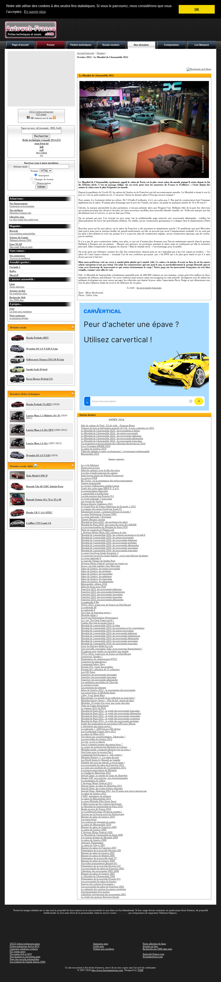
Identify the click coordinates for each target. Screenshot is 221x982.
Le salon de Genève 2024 (93, 448)
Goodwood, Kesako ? (92, 656)
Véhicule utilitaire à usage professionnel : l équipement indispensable (115, 451)
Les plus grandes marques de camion (99, 472)
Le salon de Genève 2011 (93, 793)
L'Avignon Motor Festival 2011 (96, 783)
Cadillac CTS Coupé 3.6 (38, 523)
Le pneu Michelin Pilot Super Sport (98, 801)
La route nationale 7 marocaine (96, 498)
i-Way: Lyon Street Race (93, 695)
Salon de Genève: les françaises (96, 579)
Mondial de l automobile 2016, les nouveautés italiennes (109, 540)
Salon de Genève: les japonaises (96, 573)
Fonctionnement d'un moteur (95, 891)
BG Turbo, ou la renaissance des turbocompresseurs (107, 480)
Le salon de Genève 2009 (93, 829)
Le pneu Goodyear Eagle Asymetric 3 (99, 553)
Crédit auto (98, 946)
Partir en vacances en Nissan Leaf (97, 529)
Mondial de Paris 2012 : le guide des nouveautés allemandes (111, 713)
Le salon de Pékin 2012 (92, 734)
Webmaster (122, 913)
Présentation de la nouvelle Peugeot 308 (101, 850)
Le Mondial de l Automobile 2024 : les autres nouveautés (109, 433)
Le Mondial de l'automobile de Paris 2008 (102, 835)
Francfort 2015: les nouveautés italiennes (101, 589)
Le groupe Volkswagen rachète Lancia (100, 485)
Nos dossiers (141, 45)
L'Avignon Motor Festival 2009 (96, 832)
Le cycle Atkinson (90, 465)
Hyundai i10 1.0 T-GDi (38, 455)
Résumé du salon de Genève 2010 (98, 816)
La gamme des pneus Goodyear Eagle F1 (101, 509)
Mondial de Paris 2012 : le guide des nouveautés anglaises (110, 721)
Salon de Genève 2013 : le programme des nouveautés (108, 690)
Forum (50, 45)
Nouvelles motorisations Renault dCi (99, 863)
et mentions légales (18, 316)
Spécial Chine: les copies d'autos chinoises (102, 788)
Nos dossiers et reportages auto (25, 956)
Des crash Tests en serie (21, 245)
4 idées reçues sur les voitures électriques (101, 803)
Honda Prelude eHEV (37, 337)
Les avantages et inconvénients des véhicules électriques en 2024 (113, 443)
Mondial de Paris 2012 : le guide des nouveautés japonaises (110, 716)
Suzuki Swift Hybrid (36, 369)
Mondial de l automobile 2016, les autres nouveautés (107, 537)
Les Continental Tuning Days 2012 (98, 731)
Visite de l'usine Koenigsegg (95, 705)
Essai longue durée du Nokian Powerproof (102, 475)
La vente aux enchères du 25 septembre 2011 (103, 767)
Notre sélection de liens (154, 943)
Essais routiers (111, 45)
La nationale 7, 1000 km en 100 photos (100, 729)
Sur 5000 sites (17, 298)
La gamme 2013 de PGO (93, 708)
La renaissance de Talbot (93, 780)
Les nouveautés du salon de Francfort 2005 (102, 868)
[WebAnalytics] (110, 976)
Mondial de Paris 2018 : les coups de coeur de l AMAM (108, 524)
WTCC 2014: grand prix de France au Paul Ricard (106, 654)
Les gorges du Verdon (92, 501)
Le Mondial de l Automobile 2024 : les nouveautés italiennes (111, 435)
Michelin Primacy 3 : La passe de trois (100, 757)
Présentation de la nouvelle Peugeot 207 (101, 866)
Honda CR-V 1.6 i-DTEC (39, 512)
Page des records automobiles (24, 959)
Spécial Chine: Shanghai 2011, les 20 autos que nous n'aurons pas (114, 791)
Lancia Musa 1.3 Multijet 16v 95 (43, 415)
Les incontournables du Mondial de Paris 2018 (104, 527)
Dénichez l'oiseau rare (20, 211)
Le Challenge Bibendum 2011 (96, 772)
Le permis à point (89, 685)
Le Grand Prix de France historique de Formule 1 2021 (108, 506)
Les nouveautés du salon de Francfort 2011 (102, 765)
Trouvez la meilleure (19, 256)
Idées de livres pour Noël (93, 586)
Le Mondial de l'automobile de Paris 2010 (102, 806)
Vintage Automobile (91, 483)
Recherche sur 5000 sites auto (157, 949)
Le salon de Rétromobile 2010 (96, 824)
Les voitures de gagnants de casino (98, 822)
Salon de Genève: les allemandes (97, 581)
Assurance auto (100, 943)
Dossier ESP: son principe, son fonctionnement (104, 778)
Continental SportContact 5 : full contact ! (102, 754)
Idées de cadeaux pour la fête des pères (100, 470)
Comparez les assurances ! (94, 661)
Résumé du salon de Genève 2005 (98, 873)
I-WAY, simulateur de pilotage (96, 796)
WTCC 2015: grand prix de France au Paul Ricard (106, 604)
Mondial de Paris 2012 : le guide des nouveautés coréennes (110, 718)
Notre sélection (16, 285)
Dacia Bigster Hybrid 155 (39, 379)
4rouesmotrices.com (153, 956)
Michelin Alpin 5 (89, 615)
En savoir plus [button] (35, 12)
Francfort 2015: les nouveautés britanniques (103, 591)
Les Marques (201, 45)
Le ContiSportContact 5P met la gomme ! (101, 811)
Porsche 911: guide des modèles (97, 666)
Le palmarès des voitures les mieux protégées (103, 889)
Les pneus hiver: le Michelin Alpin (98, 692)
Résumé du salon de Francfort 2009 (99, 827)
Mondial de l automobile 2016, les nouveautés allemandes (110, 545)
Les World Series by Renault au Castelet (100, 760)
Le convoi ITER (89, 478)
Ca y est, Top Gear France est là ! (97, 620)
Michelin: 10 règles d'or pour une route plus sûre (105, 703)
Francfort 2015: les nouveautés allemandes (102, 599)
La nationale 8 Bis (90, 602)
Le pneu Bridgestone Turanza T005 (99, 514)
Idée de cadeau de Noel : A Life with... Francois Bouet (108, 425)
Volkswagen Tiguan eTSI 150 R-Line (45, 359)
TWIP (140, 970)
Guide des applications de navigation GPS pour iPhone (108, 723)
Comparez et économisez (21, 204)
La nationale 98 (88, 607)
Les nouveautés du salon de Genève (99, 881)
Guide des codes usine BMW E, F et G (100, 488)
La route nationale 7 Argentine (96, 516)
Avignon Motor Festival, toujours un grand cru (104, 563)
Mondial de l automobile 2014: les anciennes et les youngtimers (112, 628)
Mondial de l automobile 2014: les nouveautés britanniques (110, 635)
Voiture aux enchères (103, 949)
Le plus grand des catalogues (23, 218)
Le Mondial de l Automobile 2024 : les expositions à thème (110, 430)
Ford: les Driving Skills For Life (97, 646)
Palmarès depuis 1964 (20, 238)
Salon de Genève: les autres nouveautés (100, 568)
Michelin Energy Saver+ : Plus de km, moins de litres (107, 700)
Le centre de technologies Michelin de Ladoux (104, 747)
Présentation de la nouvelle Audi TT (99, 858)
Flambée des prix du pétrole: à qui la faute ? (103, 762)
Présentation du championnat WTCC (99, 659)
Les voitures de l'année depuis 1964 (27, 961)
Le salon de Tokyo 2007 (93, 845)
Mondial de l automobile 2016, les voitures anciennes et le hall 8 (113, 535)
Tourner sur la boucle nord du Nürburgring (102, 814)
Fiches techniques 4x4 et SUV (24, 946)
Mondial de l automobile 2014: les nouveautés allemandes (110, 638)
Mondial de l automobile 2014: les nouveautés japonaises (109, 641)
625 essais (41, 114)
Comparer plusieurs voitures (24, 949)
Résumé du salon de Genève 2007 (98, 853)
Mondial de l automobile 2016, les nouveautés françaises (109, 550)
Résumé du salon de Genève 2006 (98, 860)
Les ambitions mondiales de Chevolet (99, 682)
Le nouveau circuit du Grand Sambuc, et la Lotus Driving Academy (114, 555)
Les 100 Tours (88, 672)
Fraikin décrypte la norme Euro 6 (97, 622)
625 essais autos (17, 951)
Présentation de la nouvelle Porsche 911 (101, 878)
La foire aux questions (20, 310)
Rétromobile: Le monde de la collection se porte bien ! (108, 697)
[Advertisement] (137, 29)
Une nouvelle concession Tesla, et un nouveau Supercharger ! (111, 648)
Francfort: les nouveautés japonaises (99, 674)
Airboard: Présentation (92, 842)
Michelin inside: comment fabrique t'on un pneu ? (106, 749)
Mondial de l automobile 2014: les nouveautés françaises (109, 643)
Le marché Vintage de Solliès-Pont (98, 560)
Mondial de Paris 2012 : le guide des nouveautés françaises (110, 710)
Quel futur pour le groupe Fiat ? (97, 752)
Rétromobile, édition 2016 (94, 584)
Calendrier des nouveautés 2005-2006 (100, 871)
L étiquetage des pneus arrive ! (96, 726)
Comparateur (171, 45)
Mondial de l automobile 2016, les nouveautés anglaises (109, 542)
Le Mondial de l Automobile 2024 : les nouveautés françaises (111, 441)
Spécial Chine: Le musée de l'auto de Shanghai (104, 775)
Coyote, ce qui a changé (93, 741)
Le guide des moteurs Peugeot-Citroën (100, 897)
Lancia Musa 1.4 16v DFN (40, 430)
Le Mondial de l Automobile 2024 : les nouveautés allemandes (112, 438)
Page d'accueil (20, 45)
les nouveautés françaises (149, 287)
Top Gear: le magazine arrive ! (96, 612)
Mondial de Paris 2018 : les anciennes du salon (104, 522)
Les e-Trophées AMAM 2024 (95, 446)
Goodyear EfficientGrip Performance (99, 617)
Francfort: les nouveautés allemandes (99, 679)
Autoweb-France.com (153, 954)
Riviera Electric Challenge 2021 (97, 504)
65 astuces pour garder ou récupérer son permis (104, 651)
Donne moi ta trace (90, 467)
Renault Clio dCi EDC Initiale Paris (44, 486)
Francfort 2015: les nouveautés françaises (101, 597)
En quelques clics (18, 292)
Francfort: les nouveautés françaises (98, 677)
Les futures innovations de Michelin (99, 770)
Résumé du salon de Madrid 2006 (98, 855)
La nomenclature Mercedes (94, 491)
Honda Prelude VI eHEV (39, 404)
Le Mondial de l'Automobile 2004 (98, 876)
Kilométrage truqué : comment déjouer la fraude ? (106, 511)
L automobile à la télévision (95, 493)
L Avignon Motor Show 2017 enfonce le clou (103, 532)
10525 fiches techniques (41, 111)
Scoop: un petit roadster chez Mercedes (100, 566)
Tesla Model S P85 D (36, 475)
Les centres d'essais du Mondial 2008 (99, 837)
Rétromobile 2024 (90, 454)
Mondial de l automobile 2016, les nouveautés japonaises (109, 547)
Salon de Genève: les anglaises (96, 571)
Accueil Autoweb (85, 53)
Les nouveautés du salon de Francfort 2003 (102, 886)
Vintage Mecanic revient (93, 519)
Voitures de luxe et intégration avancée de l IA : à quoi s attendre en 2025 (117, 428)
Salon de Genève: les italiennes (96, 576)
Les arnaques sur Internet (93, 687)
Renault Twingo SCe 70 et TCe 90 (43, 499)
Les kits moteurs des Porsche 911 (97, 496)
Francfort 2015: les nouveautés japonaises (102, 594)
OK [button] (196, 9)
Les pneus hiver (89, 819)
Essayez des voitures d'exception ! (98, 884)
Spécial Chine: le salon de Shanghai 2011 (101, 785)
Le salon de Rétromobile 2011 (96, 798)
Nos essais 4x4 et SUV (21, 954)
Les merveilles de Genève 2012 (96, 739)
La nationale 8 (88, 610)
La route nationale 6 (91, 558)
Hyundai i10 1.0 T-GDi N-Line (42, 348)
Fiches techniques (80, 45)
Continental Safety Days (93, 664)
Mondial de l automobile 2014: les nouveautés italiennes (109, 633)
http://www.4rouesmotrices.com (107, 970)
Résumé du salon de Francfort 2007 (99, 847)
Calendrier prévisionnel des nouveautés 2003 (103, 894)
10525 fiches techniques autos (25, 943)
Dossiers (101, 53)
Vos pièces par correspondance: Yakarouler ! (103, 736)
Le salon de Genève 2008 (93, 840)
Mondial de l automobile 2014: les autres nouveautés (107, 630)
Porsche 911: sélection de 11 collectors (100, 669)
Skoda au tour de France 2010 (96, 809)
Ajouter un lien (150, 946)
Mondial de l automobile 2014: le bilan (100, 625)
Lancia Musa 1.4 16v (37, 443)
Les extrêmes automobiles (22, 232)
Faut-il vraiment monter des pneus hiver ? (102, 744)
